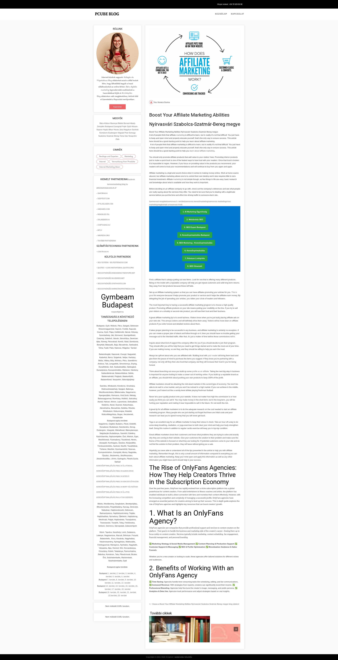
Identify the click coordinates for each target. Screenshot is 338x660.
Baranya (114, 123)
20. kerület (121, 592)
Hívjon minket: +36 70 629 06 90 (229, 4)
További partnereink (107, 241)
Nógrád (121, 133)
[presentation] (236, 629)
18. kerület (125, 589)
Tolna (122, 136)
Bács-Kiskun (105, 123)
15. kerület (129, 586)
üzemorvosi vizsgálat (158, 201)
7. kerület (111, 580)
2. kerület (120, 573)
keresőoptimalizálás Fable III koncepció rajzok (117, 481)
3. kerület (129, 573)
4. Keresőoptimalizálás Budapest (195, 235)
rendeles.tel (104, 214)
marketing (180, 135)
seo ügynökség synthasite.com (112, 283)
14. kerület (120, 586)
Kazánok (131, 179)
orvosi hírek (177, 205)
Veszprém (132, 136)
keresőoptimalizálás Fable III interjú (112, 476)
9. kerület (129, 580)
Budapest (109, 126)
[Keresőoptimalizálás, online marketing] (107, 17)
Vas (126, 136)
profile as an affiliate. (201, 371)
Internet (102, 162)
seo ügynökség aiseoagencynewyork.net (116, 273)
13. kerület (110, 586)
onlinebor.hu (104, 220)
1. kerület (112, 573)
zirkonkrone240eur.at (106, 188)
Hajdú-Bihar (108, 130)
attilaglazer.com (105, 204)
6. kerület (125, 576)
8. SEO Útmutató (194, 266)
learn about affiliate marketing (202, 151)
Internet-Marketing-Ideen (109, 167)
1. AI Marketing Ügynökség (195, 212)
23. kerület (122, 595)
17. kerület (116, 589)
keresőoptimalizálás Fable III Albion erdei (114, 471)
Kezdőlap (221, 14)
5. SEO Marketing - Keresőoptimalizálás (194, 243)
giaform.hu (103, 193)
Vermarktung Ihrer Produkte (123, 162)
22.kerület (112, 595)
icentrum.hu (103, 252)
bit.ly (100, 230)
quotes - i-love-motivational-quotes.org (116, 268)
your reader (213, 355)
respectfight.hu (117, 312)
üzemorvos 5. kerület (175, 201)
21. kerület (131, 592)
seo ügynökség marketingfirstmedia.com (116, 289)
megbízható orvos (165, 205)
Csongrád (117, 126)
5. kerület (116, 576)
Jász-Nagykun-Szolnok (129, 130)
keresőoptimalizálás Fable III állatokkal (114, 466)
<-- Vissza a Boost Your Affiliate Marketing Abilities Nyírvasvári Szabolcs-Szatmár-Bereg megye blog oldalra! (194, 604)
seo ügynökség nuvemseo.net (111, 278)
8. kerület (120, 580)
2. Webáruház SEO (195, 219)
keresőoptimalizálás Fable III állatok (113, 492)
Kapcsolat (237, 14)
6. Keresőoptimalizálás (195, 251)
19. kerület (111, 592)
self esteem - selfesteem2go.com (113, 262)
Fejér (124, 126)
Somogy (132, 133)
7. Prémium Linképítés (195, 258)
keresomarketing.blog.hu (117, 184)
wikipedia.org (104, 235)
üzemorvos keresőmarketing (196, 201)
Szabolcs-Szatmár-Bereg (109, 136)
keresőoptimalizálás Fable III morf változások (117, 487)
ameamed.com (104, 209)
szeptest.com (104, 199)
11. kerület (116, 583)
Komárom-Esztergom (108, 133)
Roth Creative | (176, 657)
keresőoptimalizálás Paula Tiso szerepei (114, 497)
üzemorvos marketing (217, 201)
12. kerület (125, 583)
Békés (121, 123)
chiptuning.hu (104, 225)
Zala (117, 139)
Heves (116, 130)
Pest (127, 133)
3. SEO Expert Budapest (195, 227)
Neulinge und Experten (108, 156)
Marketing (129, 156)
